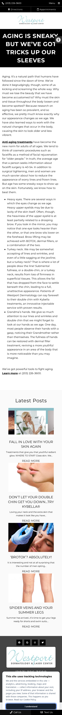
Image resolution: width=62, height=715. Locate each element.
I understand (31, 706)
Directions (16, 9)
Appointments (47, 9)
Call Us (17, 712)
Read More (31, 460)
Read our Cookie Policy (25, 699)
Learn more (10, 373)
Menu (52, 3)
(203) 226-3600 (13, 3)
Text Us (48, 712)
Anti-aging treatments (17, 142)
